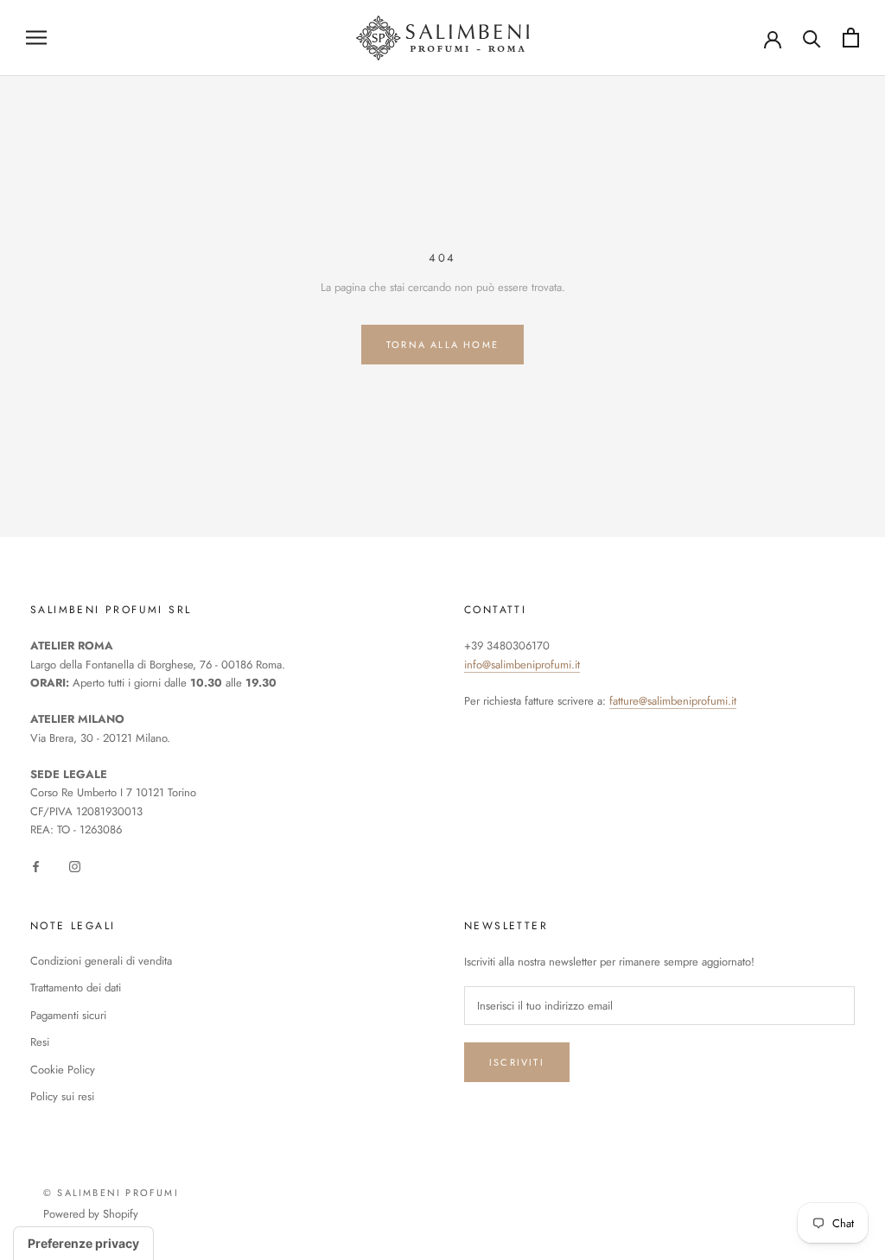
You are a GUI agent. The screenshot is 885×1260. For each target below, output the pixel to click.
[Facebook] (35, 866)
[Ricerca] (812, 37)
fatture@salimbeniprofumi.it (672, 701)
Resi (39, 1042)
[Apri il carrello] (851, 37)
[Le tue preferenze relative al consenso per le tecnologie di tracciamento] (83, 1243)
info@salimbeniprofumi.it (522, 664)
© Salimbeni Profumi (111, 1193)
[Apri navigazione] (36, 37)
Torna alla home (442, 344)
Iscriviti (516, 1062)
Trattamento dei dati (75, 987)
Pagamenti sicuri (68, 1015)
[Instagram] (74, 866)
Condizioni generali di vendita (101, 961)
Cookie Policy (62, 1069)
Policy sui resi (62, 1096)
